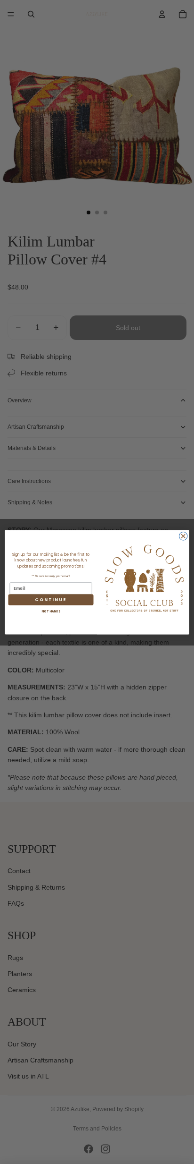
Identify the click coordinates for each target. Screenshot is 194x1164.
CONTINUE (51, 599)
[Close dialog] (183, 536)
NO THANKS (50, 611)
